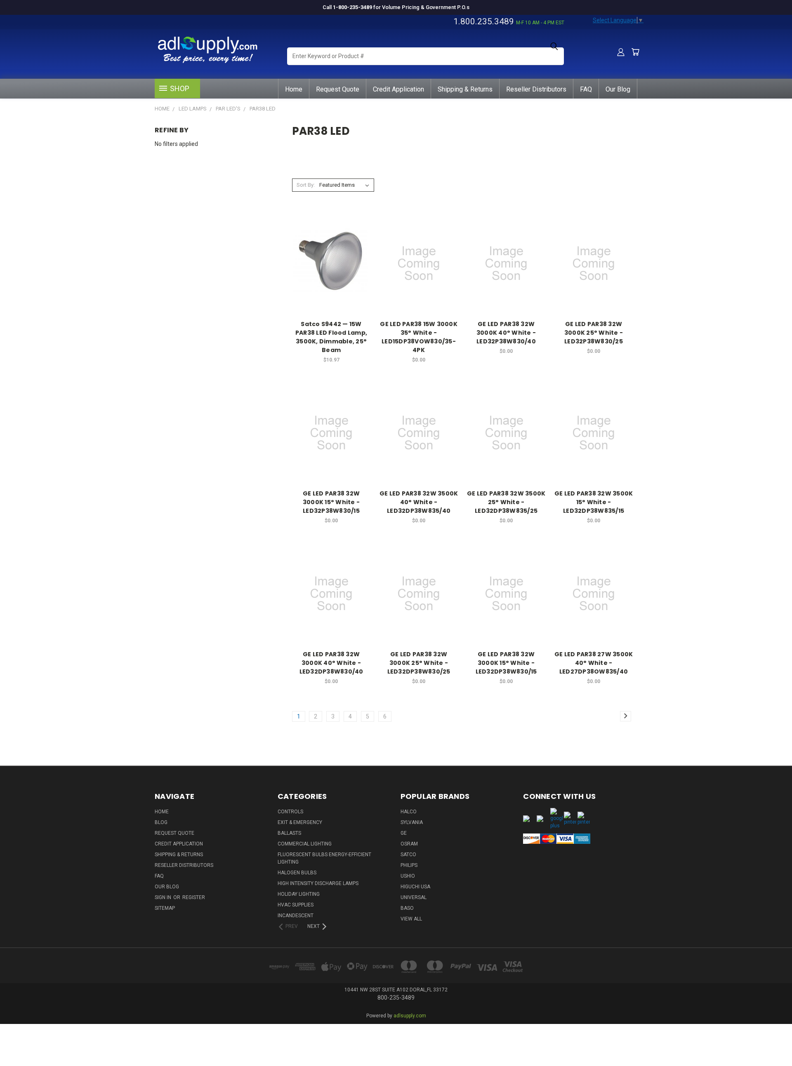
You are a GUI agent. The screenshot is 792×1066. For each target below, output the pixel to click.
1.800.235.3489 (483, 21)
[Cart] (635, 52)
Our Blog (618, 89)
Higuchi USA (415, 887)
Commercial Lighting (305, 844)
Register (193, 897)
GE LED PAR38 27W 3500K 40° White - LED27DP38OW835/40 (593, 663)
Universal (414, 897)
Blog (161, 822)
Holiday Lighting (299, 894)
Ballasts (289, 833)
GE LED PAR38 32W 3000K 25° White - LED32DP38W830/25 (418, 663)
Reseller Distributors (536, 89)
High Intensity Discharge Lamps (318, 883)
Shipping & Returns (465, 89)
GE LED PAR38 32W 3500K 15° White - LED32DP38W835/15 (593, 502)
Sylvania (412, 822)
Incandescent (296, 915)
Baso (407, 908)
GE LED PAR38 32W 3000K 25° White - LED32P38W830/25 (593, 332)
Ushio (408, 876)
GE (404, 833)
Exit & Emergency (300, 822)
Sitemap (165, 908)
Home (293, 89)
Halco (409, 812)
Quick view (331, 246)
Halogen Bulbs (297, 873)
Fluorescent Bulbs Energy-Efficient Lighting (324, 858)
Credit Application (398, 89)
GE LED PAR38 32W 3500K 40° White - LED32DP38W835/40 (419, 502)
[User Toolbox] (621, 52)
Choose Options (331, 278)
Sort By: (306, 185)
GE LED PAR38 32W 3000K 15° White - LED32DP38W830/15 (506, 663)
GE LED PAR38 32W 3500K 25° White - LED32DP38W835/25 (506, 502)
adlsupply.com (410, 1016)
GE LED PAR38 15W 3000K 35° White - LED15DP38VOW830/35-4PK (418, 337)
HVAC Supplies (296, 905)
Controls (290, 812)
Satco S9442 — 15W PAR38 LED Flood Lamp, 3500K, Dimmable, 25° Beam (331, 337)
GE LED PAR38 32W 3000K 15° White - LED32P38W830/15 (331, 502)
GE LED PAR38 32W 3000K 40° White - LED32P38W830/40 (506, 332)
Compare (328, 262)
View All (411, 919)
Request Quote (337, 89)
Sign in (163, 897)
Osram (409, 844)
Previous (770, 1034)
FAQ (586, 89)
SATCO (408, 854)
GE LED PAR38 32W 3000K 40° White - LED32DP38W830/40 (331, 663)
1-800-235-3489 (352, 7)
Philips (409, 865)
